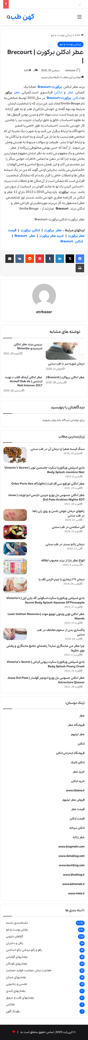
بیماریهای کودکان (16, 964)
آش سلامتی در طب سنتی (68, 527)
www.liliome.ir (75, 791)
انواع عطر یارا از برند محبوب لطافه (63, 560)
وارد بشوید (49, 420)
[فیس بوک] (80, 258)
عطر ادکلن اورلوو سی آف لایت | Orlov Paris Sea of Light (48, 484)
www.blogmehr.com (71, 847)
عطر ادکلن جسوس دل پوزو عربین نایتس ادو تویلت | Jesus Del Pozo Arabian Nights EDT (46, 497)
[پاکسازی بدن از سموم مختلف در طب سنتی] (15, 634)
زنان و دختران (14, 943)
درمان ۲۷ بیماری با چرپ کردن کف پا (62, 579)
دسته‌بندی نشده (17, 923)
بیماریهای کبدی (16, 991)
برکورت (57, 87)
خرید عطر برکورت (52, 236)
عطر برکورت (53, 230)
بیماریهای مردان (16, 977)
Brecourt (44, 87)
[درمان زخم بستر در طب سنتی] (15, 548)
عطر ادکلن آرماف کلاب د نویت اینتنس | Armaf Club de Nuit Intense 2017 (23, 381)
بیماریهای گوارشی (17, 957)
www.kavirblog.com (72, 865)
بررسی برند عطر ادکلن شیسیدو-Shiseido (28, 346)
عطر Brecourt (25, 236)
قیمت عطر (78, 809)
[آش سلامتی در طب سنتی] (15, 532)
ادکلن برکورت (30, 230)
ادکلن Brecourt (71, 241)
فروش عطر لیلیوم (74, 800)
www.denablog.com (72, 856)
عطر (70, 92)
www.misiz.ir (76, 894)
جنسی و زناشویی (16, 984)
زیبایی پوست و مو (61, 35)
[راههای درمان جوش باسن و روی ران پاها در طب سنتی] (15, 515)
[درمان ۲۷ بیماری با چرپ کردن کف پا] (15, 585)
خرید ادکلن (78, 781)
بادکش (10, 1004)
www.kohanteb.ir (73, 884)
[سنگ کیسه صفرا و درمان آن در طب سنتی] (15, 455)
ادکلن (58, 92)
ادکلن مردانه (77, 828)
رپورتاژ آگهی (13, 1011)
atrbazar (70, 70)
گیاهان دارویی (14, 936)
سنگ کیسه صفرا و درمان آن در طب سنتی (58, 449)
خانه (78, 35)
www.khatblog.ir (74, 875)
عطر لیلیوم (78, 734)
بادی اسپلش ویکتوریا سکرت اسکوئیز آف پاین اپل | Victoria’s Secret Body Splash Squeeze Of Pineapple (45, 600)
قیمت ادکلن (77, 819)
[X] (70, 258)
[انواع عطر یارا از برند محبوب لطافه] (15, 566)
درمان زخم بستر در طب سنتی (65, 544)
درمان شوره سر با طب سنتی (66, 364)
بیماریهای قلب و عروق (20, 998)
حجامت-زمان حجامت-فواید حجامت (29, 970)
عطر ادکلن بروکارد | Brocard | (65, 377)
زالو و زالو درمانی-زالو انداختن (24, 950)
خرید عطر (79, 772)
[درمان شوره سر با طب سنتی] (65, 351)
